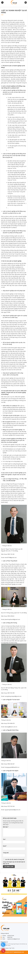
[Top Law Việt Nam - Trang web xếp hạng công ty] (14, 2)
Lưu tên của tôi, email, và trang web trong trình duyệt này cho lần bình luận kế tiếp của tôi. (14, 861)
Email (5, 846)
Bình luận (6, 827)
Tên (4, 839)
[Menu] (2, 2)
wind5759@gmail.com (11, 557)
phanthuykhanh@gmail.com (12, 619)
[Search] (25, 2)
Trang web (6, 852)
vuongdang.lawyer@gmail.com (13, 696)
